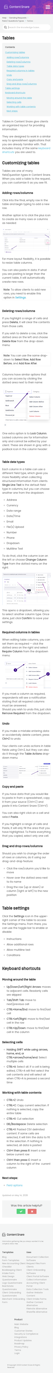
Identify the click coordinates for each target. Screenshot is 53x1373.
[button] (21, 1211)
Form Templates (10, 1260)
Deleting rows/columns (18, 61)
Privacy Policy (21, 1346)
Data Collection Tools (37, 1289)
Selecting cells (14, 102)
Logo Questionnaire (12, 1282)
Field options (15, 1185)
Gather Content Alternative (34, 1304)
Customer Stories (23, 1330)
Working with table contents (21, 106)
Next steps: (12, 110)
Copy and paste (15, 79)
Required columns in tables (20, 70)
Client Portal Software (37, 1276)
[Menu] (48, 7)
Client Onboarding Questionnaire (11, 1294)
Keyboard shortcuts (15, 92)
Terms (17, 1350)
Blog (4, 1257)
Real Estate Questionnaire (9, 1288)
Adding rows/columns (18, 57)
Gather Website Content (34, 1294)
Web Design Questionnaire (9, 1278)
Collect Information (36, 1279)
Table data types (15, 66)
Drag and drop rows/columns (22, 83)
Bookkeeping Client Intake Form (12, 1271)
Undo (9, 75)
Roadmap (19, 1343)
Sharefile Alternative (36, 1311)
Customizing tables (15, 52)
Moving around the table (19, 97)
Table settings (12, 88)
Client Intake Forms (36, 1298)
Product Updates (23, 1340)
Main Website (21, 1324)
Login (17, 1353)
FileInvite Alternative (36, 1308)
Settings (20, 297)
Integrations (20, 1337)
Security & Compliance (26, 1333)
